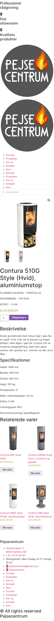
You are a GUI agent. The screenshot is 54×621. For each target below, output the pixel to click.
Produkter (11, 158)
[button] (49, 200)
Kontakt (10, 165)
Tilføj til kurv (19, 317)
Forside (10, 155)
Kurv (8, 169)
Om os (9, 162)
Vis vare (7, 469)
